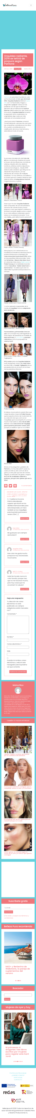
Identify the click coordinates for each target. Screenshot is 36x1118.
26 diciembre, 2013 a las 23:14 (21, 573)
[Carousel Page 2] (17, 980)
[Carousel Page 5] (20, 1061)
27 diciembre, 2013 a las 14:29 (21, 529)
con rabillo (19, 337)
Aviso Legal (18, 1077)
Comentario (12, 614)
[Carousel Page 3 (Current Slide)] (18, 980)
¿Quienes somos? (18, 1075)
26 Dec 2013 (8, 69)
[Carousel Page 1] (15, 980)
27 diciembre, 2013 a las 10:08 (21, 550)
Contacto (18, 1080)
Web (8, 651)
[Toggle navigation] (31, 5)
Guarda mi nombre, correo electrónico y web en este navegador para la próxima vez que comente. (17, 663)
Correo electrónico (14, 644)
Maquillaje (17, 69)
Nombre (10, 637)
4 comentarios (26, 486)
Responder (25, 518)
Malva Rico (28, 69)
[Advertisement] (18, 29)
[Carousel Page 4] (20, 980)
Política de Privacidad (18, 1073)
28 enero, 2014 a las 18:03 (19, 496)
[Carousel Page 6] (22, 1061)
